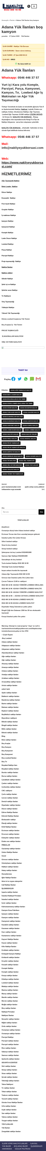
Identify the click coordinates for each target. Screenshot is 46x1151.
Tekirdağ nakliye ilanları (10, 1081)
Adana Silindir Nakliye (33, 456)
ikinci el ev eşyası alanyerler (12, 881)
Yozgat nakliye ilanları (10, 1120)
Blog (3, 736)
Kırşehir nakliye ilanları (10, 961)
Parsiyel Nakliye (7, 1037)
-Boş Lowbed (7, 638)
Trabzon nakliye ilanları (10, 1095)
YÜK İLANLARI (7, 1124)
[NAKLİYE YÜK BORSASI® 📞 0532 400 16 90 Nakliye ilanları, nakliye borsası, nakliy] (14, 6)
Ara (3, 508)
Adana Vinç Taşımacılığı (27, 460)
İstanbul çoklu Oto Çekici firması (14, 538)
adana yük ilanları (31, 465)
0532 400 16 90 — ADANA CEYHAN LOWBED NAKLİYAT (23, 596)
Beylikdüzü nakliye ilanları (11, 714)
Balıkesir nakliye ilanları (10, 696)
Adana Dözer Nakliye (10, 407)
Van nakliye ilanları (9, 1113)
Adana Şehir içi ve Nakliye (11, 452)
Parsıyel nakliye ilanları (10, 1044)
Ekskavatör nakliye (9, 819)
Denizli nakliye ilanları (10, 801)
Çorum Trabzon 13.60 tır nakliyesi (14, 581)
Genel (4, 856)
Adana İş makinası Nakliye (11, 421)
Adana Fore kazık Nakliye (11, 412)
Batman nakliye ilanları (10, 707)
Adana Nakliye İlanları (10, 434)
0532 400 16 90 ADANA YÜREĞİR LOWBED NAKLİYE (22, 588)
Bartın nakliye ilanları (9, 703)
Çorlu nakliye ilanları (9, 794)
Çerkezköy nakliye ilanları (11, 787)
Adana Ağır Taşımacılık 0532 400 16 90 (16, 574)
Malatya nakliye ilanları (10, 986)
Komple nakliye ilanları (10, 972)
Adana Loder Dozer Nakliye (12, 430)
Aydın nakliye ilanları (9, 693)
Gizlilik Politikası (22, 1149)
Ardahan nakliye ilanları (10, 678)
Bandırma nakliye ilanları (11, 700)
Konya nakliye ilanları (10, 975)
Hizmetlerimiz (7, 874)
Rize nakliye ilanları (9, 1048)
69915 (13, 59)
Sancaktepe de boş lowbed (12, 559)
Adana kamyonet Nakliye (11, 425)
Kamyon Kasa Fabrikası (10, 910)
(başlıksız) (5, 527)
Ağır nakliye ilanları (9, 656)
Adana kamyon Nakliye (30, 421)
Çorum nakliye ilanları (10, 798)
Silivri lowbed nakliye (9, 541)
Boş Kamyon (6, 747)
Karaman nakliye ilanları (10, 928)
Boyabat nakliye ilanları (10, 769)
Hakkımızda (7, 1149)
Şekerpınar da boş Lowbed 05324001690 (16, 552)
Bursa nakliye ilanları (9, 776)
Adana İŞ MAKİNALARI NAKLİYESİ (13, 416)
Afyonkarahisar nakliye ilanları (13, 653)
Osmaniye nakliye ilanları (11, 1030)
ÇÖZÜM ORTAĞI (36, 114)
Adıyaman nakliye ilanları (11, 649)
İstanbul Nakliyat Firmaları (11, 896)
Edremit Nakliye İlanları (10, 816)
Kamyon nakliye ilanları (10, 917)
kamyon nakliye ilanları (10, 914)
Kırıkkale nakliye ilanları (10, 950)
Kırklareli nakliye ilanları (10, 957)
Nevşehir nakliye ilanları (10, 1019)
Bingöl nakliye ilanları (10, 725)
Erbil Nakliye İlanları (9, 827)
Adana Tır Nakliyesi (9, 460)
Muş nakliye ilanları (9, 1008)
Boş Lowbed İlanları (9, 758)
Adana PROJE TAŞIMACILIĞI (11, 443)
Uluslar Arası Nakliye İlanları (12, 1102)
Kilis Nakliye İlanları (9, 946)
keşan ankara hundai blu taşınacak (14, 570)
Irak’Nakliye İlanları (9, 885)
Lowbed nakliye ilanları (10, 983)
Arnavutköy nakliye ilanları (11, 682)
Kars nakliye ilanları (9, 932)
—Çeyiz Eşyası (7, 635)
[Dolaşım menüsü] (34, 6)
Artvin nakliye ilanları (9, 685)
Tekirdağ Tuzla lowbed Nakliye (13, 567)
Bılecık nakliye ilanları (10, 732)
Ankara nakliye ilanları (10, 671)
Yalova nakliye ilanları (10, 1117)
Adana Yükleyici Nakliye (11, 469)
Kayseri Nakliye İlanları (10, 939)
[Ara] (28, 6)
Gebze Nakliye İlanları (10, 852)
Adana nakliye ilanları (10, 642)
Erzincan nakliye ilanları (10, 830)
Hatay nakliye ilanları (9, 870)
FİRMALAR (6, 845)
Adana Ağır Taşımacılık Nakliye (20, 390)
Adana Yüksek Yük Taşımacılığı (13, 473)
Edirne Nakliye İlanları (10, 812)
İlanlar (12, 20)
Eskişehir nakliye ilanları (11, 838)
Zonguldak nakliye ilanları (11, 1131)
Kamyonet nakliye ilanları (11, 921)
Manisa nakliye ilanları (10, 990)
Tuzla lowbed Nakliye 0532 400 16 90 (15, 563)
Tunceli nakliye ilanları (10, 1099)
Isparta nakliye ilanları (10, 892)
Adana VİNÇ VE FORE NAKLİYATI (12, 465)
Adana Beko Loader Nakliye (12, 394)
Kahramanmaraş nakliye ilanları (13, 907)
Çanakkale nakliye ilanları (11, 780)
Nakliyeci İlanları (8, 1015)
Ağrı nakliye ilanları (9, 660)
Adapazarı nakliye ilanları (11, 645)
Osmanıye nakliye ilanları (11, 1033)
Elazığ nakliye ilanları (9, 823)
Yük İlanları (25, 36)
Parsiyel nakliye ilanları (10, 1041)
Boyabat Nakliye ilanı (9, 765)
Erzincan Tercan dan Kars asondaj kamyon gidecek (21, 534)
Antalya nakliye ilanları (10, 674)
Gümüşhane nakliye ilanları (12, 863)
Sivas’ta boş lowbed (9, 545)
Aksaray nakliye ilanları (10, 664)
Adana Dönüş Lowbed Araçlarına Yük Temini (17, 403)
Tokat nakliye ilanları (9, 1091)
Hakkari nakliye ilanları (10, 867)
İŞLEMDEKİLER (8, 888)
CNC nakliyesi (7, 790)
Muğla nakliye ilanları (9, 1004)
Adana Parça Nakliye (10, 438)
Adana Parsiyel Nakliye (28, 438)
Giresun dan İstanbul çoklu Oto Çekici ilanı (17, 578)
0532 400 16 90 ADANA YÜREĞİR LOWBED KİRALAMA (22, 585)
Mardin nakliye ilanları (10, 997)
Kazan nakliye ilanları (9, 943)
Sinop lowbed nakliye (10, 549)
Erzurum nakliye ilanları (10, 834)
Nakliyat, (24, 109)
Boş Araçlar (6, 743)
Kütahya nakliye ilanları (10, 979)
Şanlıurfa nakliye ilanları (10, 1059)
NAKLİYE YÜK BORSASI (23, 117)
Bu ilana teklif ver (24, 64)
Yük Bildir (6, 1146)
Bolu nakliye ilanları (9, 740)
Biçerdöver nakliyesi (9, 718)
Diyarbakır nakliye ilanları (11, 805)
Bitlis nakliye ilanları (9, 729)
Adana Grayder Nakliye (31, 412)
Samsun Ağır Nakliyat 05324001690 (14, 556)
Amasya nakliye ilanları (10, 667)
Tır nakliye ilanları (8, 1088)
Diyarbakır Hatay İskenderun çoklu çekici (17, 607)
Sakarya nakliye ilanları (10, 1052)
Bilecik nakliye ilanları (10, 722)
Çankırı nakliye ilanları (10, 783)
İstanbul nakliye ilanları (10, 899)
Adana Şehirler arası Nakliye (13, 456)
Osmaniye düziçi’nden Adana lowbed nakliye (18, 530)
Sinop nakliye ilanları (9, 1070)
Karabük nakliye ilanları (10, 925)
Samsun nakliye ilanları (10, 1055)
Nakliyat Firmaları (8, 1012)
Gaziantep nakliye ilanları (11, 848)
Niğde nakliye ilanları (9, 1023)
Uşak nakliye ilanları (9, 1110)
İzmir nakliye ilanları (9, 903)
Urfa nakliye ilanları (9, 1106)
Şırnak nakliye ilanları (10, 1077)
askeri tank (6, 689)
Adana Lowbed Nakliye (32, 430)
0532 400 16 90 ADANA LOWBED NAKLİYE (17, 599)
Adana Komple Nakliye (30, 425)
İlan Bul (33, 1143)
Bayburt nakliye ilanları (10, 711)
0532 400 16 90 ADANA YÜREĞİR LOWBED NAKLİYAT (22, 592)
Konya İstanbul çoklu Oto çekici (13, 616)
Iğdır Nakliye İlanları (9, 878)
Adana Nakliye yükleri (29, 434)
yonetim (4, 36)
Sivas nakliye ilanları (9, 1073)
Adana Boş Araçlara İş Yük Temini (14, 399)
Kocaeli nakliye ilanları (10, 965)
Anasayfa (5, 20)
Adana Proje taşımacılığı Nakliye (14, 447)
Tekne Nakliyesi (7, 1084)
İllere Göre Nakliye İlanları (14, 1143)
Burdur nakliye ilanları (10, 772)
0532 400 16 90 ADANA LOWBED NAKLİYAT (18, 603)
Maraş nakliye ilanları (9, 994)
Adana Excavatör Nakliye (28, 407)
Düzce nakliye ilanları (9, 809)
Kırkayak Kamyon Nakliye (11, 954)
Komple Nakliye (7, 968)
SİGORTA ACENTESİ (9, 1062)
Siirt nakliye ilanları (9, 1066)
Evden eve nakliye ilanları (11, 841)
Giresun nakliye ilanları (10, 859)
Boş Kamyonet (7, 751)
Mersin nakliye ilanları (10, 1001)
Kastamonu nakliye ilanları (11, 936)
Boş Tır (4, 761)
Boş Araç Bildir (21, 1146)
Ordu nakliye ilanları (9, 1026)
